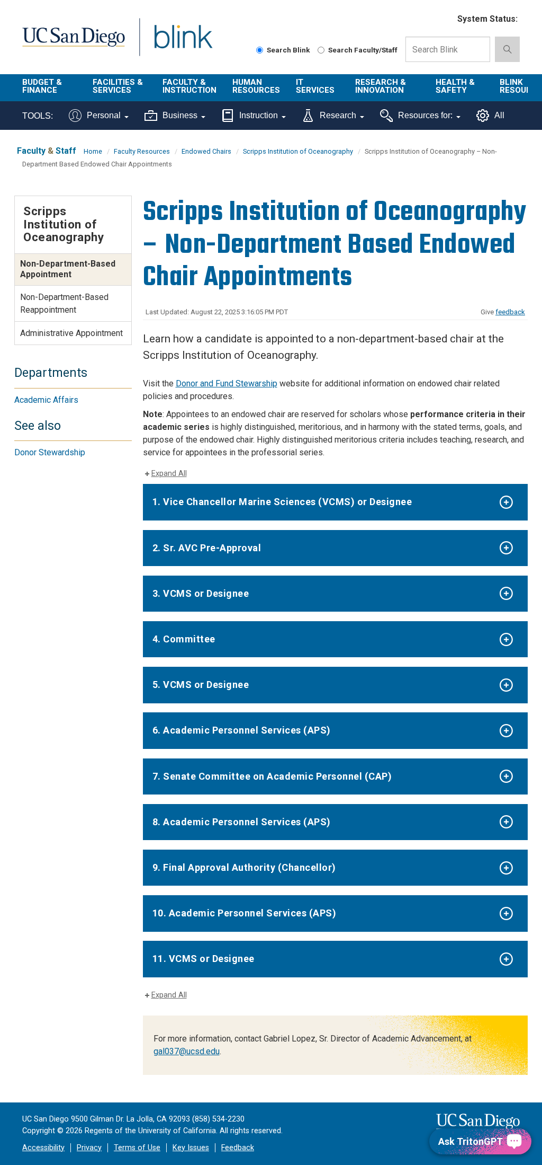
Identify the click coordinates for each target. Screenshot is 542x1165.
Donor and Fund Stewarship (226, 383)
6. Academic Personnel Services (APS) (241, 730)
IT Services (315, 86)
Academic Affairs (46, 400)
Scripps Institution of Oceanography (298, 151)
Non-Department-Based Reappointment (64, 303)
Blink (173, 43)
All (499, 115)
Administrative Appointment (71, 333)
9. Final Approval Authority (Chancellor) (244, 867)
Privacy (89, 1147)
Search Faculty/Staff (363, 50)
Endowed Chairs (206, 151)
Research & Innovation (380, 86)
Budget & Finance (42, 86)
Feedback (237, 1147)
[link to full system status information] (442, 19)
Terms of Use (137, 1147)
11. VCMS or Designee (203, 958)
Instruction (258, 115)
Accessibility (43, 1147)
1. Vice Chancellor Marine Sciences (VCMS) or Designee (282, 501)
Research (338, 115)
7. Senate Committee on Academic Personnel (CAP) (272, 776)
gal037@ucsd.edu (186, 1051)
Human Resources (256, 86)
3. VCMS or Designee (200, 593)
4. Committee (183, 639)
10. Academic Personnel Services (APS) (244, 913)
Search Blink (288, 50)
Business (179, 115)
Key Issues (191, 1147)
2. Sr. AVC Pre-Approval (206, 547)
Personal (104, 115)
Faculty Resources (142, 151)
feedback (510, 312)
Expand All (169, 473)
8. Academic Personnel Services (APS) (241, 821)
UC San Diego (70, 43)
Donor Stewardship (49, 452)
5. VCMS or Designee (200, 684)
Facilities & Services (118, 86)
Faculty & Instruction (189, 86)
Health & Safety (455, 86)
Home (93, 151)
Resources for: (425, 115)
